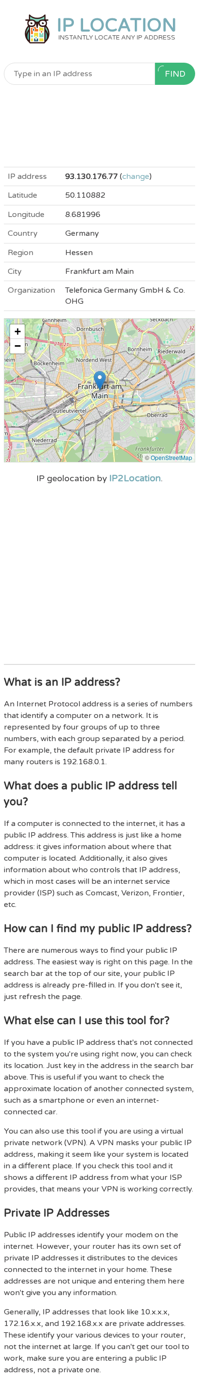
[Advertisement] (99, 126)
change (135, 176)
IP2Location (135, 478)
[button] (100, 381)
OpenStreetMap (171, 457)
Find (175, 74)
